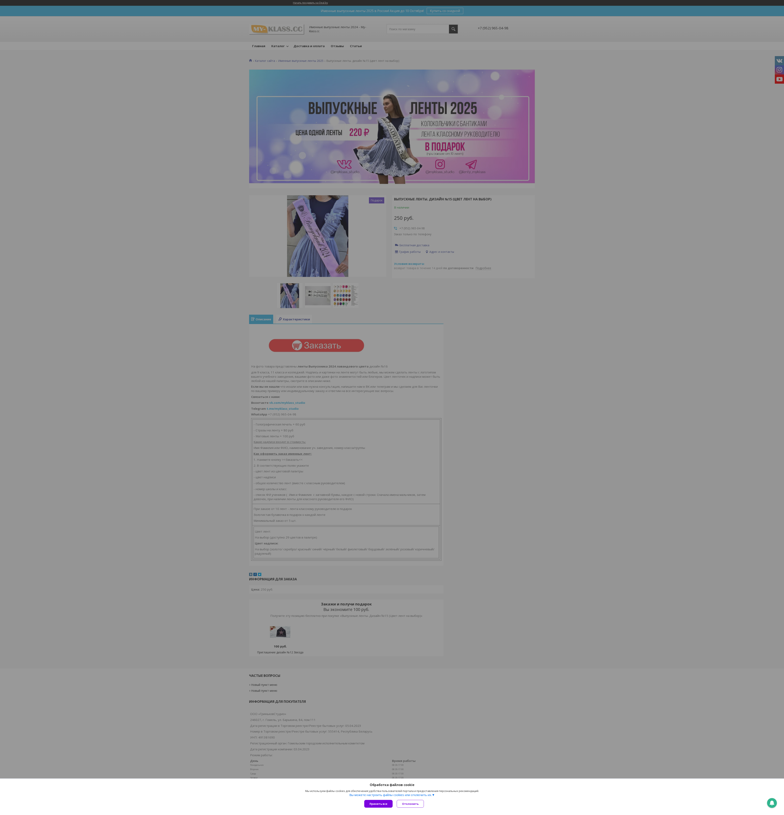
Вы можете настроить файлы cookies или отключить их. (390, 795)
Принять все (378, 804)
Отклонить (410, 804)
